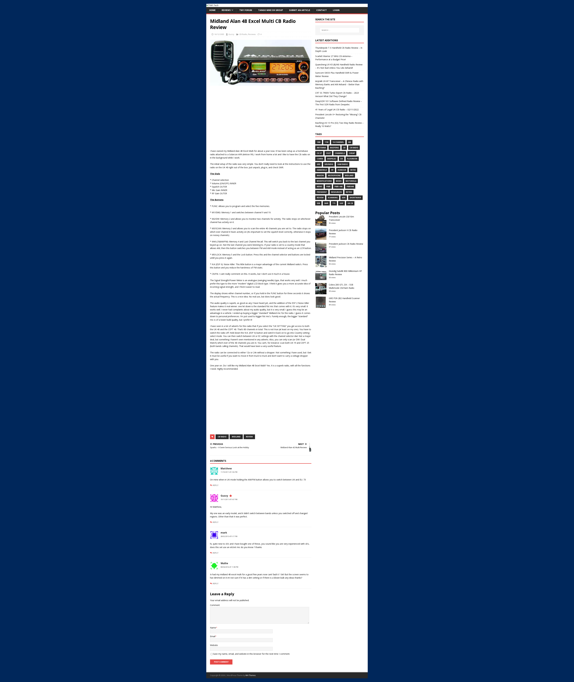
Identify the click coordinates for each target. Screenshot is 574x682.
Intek (353, 170)
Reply (215, 485)
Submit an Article (299, 10)
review (249, 436)
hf (332, 170)
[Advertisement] (260, 119)
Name (213, 627)
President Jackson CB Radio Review (346, 243)
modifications (324, 181)
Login (336, 10)
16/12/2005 (219, 34)
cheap (352, 153)
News (319, 186)
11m (326, 142)
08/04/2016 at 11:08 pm (229, 567)
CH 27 (319, 153)
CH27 (328, 153)
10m (318, 142)
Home (212, 10)
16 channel (338, 142)
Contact (321, 10)
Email (212, 636)
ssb (318, 203)
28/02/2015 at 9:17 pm (229, 536)
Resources (336, 192)
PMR (328, 186)
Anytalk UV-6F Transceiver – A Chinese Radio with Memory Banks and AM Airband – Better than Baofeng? (339, 84)
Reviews (226, 10)
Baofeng (334, 147)
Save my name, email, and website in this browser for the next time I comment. (251, 653)
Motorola (351, 181)
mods (338, 181)
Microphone (334, 175)
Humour (342, 170)
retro (349, 192)
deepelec (331, 158)
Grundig (329, 164)
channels (340, 153)
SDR (343, 197)
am (349, 142)
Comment (215, 605)
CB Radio (243, 34)
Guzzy (231, 34)
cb (344, 147)
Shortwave (355, 197)
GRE (318, 164)
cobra (320, 158)
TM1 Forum (245, 10)
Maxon (320, 175)
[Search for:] (340, 30)
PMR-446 (338, 186)
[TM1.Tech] (212, 5)
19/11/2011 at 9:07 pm (229, 499)
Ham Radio (342, 164)
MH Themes (251, 675)
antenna (321, 147)
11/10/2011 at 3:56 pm (229, 472)
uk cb (350, 203)
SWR (326, 203)
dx (341, 158)
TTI (333, 203)
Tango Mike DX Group (270, 10)
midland (236, 436)
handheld (322, 170)
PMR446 (350, 186)
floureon (352, 158)
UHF (341, 203)
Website (214, 645)
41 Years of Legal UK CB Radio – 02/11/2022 (337, 109)
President (322, 192)
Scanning (333, 197)
